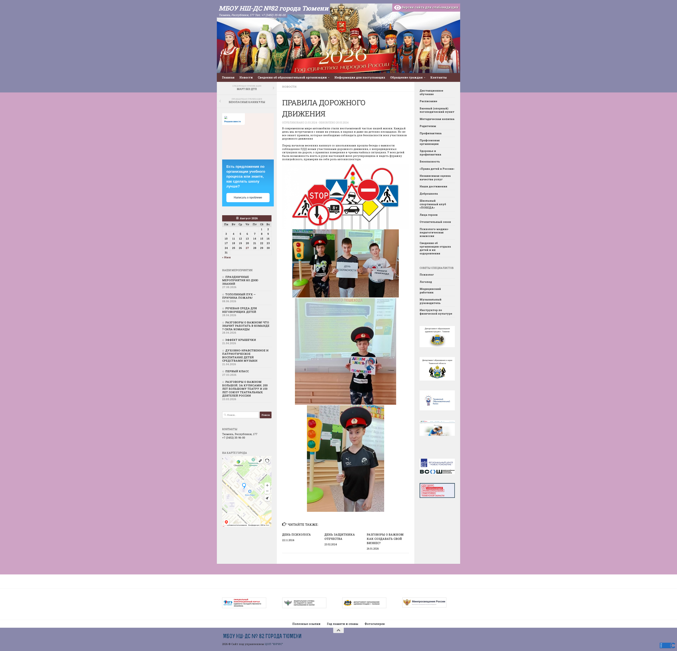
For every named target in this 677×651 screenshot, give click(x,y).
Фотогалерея (375, 624)
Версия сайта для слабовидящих (429, 7)
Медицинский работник (430, 290)
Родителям (428, 126)
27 (247, 248)
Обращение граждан (406, 77)
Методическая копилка (437, 119)
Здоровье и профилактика (430, 152)
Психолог (427, 274)
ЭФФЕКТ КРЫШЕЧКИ (240, 340)
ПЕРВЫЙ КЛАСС (237, 371)
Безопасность (430, 161)
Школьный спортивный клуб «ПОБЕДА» (433, 204)
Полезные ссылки (306, 624)
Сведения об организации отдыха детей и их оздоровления (435, 248)
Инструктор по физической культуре (436, 311)
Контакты (438, 77)
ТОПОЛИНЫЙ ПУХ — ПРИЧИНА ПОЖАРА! (239, 296)
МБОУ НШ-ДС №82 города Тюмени (273, 8)
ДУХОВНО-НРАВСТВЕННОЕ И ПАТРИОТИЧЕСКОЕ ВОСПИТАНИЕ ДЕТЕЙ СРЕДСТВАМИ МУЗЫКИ (245, 356)
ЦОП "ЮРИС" (274, 644)
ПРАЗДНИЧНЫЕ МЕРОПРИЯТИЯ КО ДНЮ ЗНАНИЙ (240, 280)
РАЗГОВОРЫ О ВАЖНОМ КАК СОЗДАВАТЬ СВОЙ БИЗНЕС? (385, 539)
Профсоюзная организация (430, 142)
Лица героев (429, 214)
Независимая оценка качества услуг (435, 177)
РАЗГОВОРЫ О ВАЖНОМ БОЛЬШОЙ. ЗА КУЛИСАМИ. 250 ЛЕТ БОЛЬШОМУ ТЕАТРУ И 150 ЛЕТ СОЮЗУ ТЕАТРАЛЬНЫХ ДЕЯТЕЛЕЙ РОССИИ (245, 388)
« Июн (226, 257)
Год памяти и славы (342, 624)
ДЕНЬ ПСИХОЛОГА (297, 534)
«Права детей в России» (437, 168)
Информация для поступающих (359, 77)
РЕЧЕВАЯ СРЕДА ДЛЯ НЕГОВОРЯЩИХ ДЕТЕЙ (239, 310)
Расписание (428, 101)
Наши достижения (433, 186)
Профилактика (430, 133)
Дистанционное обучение (431, 92)
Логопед (426, 282)
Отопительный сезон (435, 222)
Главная (228, 77)
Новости (246, 77)
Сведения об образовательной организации (292, 77)
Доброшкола (429, 193)
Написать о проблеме (248, 197)
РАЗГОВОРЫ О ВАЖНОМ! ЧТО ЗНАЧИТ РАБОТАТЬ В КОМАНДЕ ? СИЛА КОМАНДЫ (245, 326)
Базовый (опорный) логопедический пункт (437, 110)
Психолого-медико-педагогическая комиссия (434, 232)
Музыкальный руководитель (430, 301)
